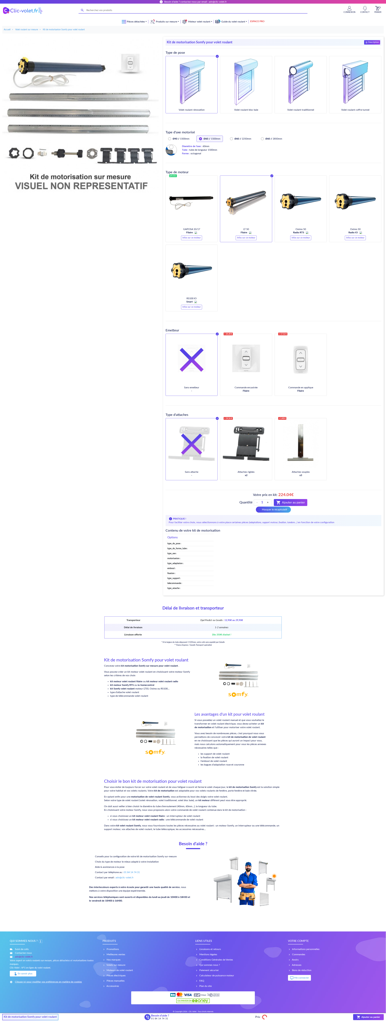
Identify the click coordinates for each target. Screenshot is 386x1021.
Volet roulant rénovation (192, 110)
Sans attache (191, 472)
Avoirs (295, 960)
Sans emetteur (191, 387)
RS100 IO (192, 298)
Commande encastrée (246, 387)
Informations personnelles (305, 949)
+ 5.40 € (282, 418)
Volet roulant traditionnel (300, 110)
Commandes (298, 954)
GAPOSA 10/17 (191, 229)
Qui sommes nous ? (209, 965)
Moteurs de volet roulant (119, 970)
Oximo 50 (301, 229)
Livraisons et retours (210, 949)
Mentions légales (208, 954)
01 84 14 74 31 (132, 872)
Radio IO (353, 232)
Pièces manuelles (115, 981)
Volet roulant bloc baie (246, 110)
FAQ (201, 981)
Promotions (112, 949)
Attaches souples (301, 472)
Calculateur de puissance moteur (216, 975)
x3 (300, 475)
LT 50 (246, 229)
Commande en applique (300, 387)
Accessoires (112, 986)
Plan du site (205, 986)
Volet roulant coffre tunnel (355, 110)
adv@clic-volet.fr (125, 877)
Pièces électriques (116, 975)
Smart (189, 302)
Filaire (189, 232)
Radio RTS (299, 232)
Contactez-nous (23, 953)
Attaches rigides (246, 472)
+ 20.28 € (228, 334)
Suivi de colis (22, 949)
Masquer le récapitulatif (274, 509)
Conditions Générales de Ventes (216, 960)
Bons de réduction (301, 970)
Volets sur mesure (115, 965)
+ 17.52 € (283, 334)
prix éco (173, 176)
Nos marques (113, 960)
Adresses (296, 965)
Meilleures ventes (115, 954)
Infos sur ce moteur (191, 238)
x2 (246, 475)
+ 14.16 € (228, 418)
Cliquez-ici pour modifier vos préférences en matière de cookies (48, 982)
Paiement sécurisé (208, 970)
